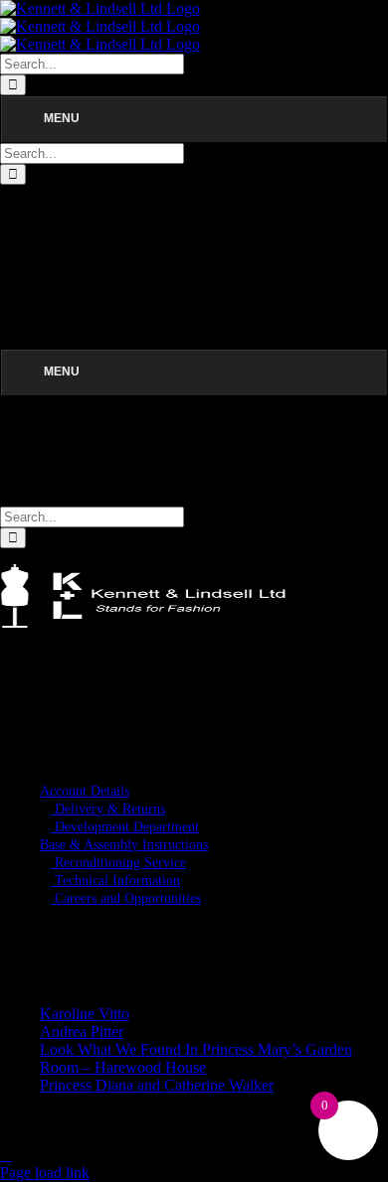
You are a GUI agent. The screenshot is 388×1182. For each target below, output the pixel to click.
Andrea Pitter (81, 1031)
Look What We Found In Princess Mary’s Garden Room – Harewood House (196, 1058)
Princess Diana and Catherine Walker (157, 1085)
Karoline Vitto (84, 1013)
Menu (62, 118)
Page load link (45, 1172)
